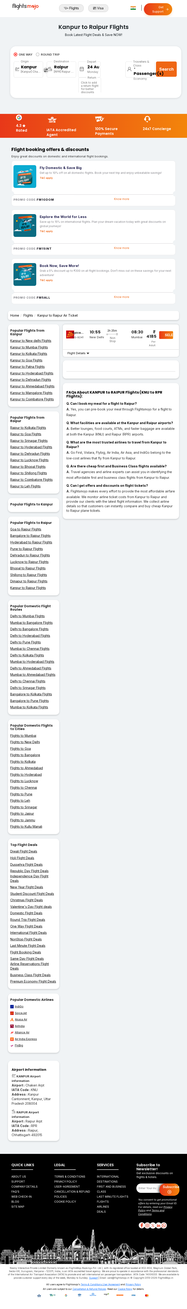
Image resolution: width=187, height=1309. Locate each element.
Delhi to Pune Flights (25, 642)
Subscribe (171, 1187)
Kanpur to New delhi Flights (30, 341)
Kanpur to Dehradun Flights (30, 380)
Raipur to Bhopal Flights (28, 467)
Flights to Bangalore (25, 755)
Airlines (103, 1206)
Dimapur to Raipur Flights (28, 581)
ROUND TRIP (50, 54)
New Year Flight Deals (26, 887)
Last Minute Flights (112, 1196)
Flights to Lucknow (24, 781)
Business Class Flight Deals (30, 975)
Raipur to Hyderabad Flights (31, 447)
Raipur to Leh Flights (25, 486)
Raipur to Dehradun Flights (30, 454)
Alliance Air (22, 1032)
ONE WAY (25, 54)
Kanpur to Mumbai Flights (29, 347)
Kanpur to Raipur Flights (28, 588)
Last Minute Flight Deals (27, 946)
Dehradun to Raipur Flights (30, 555)
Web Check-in (21, 1196)
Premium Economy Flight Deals (33, 981)
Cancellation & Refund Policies (89, 1289)
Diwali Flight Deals (23, 851)
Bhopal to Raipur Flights (28, 568)
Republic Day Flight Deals (29, 871)
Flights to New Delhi (25, 742)
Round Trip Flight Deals (27, 920)
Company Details (24, 1186)
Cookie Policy (65, 1201)
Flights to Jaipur (22, 813)
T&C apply (46, 177)
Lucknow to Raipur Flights (29, 562)
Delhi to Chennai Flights (27, 681)
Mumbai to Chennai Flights (29, 649)
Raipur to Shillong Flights (28, 473)
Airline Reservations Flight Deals (29, 966)
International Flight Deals (28, 933)
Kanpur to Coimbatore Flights (32, 399)
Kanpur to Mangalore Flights (31, 393)
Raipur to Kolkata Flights (28, 428)
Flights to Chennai (23, 787)
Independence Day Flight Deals (29, 878)
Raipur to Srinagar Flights (29, 441)
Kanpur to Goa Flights (26, 360)
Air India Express (26, 1039)
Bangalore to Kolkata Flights (31, 694)
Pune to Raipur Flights (26, 549)
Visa (100, 8)
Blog (15, 1201)
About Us (18, 1176)
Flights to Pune (21, 794)
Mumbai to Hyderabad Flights (32, 661)
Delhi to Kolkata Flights (27, 655)
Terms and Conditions (151, 1212)
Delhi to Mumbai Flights (27, 616)
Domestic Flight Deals (26, 913)
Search (166, 69)
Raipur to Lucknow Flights (29, 460)
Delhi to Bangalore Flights (29, 629)
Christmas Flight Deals (26, 900)
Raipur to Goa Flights (25, 434)
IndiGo (19, 1006)
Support (18, 1181)
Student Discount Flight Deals (32, 894)
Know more (121, 199)
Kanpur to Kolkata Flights (28, 354)
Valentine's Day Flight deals (31, 907)
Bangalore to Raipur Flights (30, 536)
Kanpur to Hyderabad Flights (31, 373)
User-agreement (67, 1186)
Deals (101, 1211)
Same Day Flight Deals (27, 959)
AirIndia (20, 1026)
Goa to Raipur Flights (25, 529)
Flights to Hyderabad (26, 774)
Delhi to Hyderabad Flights (30, 636)
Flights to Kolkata (23, 761)
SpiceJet (21, 1013)
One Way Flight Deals (26, 926)
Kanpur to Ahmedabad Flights (32, 386)
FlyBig (19, 1045)
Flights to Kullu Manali (26, 826)
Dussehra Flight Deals (26, 864)
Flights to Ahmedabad (26, 768)
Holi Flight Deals (22, 858)
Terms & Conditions (69, 1176)
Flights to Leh (20, 800)
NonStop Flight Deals (26, 939)
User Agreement (111, 1284)
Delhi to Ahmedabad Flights (30, 668)
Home (14, 315)
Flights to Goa (20, 749)
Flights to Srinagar (23, 807)
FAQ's (15, 1191)
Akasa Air (21, 1019)
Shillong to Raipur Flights (28, 575)
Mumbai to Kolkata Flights (29, 707)
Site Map (17, 1206)
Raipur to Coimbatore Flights (31, 480)
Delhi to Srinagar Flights (28, 688)
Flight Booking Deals (25, 952)
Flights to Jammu (22, 820)
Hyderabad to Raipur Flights (31, 542)
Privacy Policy (65, 1181)
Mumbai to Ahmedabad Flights (32, 674)
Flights (74, 8)
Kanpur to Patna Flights (27, 367)
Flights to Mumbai (23, 736)
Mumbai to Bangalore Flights (31, 623)
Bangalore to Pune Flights (29, 701)
